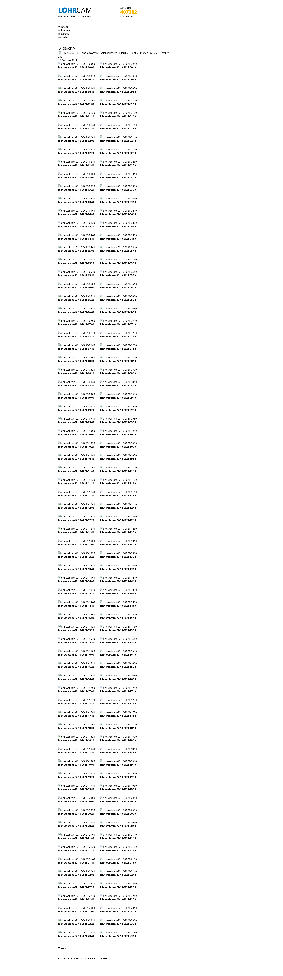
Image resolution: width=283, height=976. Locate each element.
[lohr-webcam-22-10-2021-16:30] (118, 663)
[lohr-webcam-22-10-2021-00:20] (76, 76)
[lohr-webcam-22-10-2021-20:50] (118, 822)
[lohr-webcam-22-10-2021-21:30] (118, 846)
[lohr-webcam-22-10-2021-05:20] (76, 259)
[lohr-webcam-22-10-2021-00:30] (118, 76)
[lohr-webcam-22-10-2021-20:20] (76, 810)
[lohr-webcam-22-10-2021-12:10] (118, 504)
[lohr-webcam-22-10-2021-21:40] (76, 859)
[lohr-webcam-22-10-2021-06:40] (76, 308)
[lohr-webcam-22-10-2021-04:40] (76, 235)
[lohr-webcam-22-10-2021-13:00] (76, 541)
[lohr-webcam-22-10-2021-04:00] (76, 210)
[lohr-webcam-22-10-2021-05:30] (118, 259)
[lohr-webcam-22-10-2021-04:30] (118, 223)
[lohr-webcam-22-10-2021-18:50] (118, 749)
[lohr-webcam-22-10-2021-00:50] (118, 88)
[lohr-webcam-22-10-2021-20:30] (118, 810)
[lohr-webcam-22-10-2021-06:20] (76, 296)
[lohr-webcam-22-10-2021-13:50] (118, 565)
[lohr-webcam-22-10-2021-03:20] (76, 186)
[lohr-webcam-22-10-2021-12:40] (76, 528)
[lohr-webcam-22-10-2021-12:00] (76, 504)
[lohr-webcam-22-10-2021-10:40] (76, 455)
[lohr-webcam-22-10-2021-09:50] (118, 418)
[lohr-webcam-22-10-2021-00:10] (118, 63)
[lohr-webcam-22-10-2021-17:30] (118, 700)
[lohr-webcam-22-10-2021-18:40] (76, 749)
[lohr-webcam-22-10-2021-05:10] (118, 247)
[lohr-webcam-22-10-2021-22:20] (76, 883)
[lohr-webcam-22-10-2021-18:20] (76, 736)
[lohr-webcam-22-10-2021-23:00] (76, 908)
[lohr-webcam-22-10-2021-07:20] (76, 333)
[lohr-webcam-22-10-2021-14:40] (76, 602)
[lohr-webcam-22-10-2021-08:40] (76, 382)
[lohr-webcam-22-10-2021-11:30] (118, 479)
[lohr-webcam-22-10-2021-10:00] (76, 431)
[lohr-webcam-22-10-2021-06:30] (118, 296)
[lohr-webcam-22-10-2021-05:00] (76, 247)
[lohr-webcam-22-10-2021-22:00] (76, 871)
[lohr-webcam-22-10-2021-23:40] (76, 932)
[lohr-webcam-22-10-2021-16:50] (118, 675)
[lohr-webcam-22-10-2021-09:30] (118, 406)
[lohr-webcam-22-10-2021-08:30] (118, 369)
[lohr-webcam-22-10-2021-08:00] (76, 357)
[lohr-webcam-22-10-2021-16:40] (76, 675)
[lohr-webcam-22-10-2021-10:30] (118, 443)
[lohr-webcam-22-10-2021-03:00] (76, 174)
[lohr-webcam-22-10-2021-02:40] (76, 161)
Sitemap (62, 962)
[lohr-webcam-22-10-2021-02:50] (118, 161)
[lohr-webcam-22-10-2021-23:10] (118, 908)
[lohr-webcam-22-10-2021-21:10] (118, 834)
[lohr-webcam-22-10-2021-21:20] (76, 846)
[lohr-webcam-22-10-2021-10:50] (118, 455)
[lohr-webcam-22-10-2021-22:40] (76, 895)
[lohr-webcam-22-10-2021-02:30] (118, 149)
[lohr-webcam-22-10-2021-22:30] (118, 883)
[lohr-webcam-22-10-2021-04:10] (118, 210)
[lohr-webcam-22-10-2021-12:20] (76, 516)
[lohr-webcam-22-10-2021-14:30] (118, 590)
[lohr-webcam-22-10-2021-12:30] (118, 516)
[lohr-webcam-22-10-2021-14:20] (76, 590)
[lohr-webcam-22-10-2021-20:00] (76, 798)
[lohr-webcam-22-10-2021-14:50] (118, 602)
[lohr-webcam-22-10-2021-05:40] (76, 271)
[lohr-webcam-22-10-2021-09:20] (76, 406)
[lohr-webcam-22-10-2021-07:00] (76, 320)
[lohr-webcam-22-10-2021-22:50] (118, 895)
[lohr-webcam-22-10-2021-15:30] (118, 626)
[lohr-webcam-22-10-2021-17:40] (76, 712)
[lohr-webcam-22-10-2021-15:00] (76, 614)
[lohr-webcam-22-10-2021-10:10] (118, 431)
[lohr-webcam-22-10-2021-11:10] (118, 467)
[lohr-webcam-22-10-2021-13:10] (118, 541)
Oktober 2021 (146, 53)
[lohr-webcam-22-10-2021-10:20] (76, 443)
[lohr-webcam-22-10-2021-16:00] (76, 651)
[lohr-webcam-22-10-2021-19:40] (76, 785)
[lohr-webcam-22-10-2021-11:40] (76, 492)
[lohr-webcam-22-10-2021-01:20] (76, 112)
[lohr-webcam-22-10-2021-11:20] (76, 479)
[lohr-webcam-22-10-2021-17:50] (118, 712)
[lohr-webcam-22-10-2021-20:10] (118, 798)
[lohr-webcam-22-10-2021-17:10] (118, 687)
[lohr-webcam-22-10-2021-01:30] (118, 112)
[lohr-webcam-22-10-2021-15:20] (76, 626)
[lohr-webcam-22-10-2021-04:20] (76, 223)
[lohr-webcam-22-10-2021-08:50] (118, 382)
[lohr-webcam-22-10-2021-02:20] (76, 149)
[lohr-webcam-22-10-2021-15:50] (118, 638)
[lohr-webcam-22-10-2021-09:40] (76, 418)
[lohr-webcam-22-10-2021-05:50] (118, 271)
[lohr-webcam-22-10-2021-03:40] (76, 198)
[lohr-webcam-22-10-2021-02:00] (76, 137)
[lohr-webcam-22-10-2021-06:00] (76, 284)
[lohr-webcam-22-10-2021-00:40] (76, 88)
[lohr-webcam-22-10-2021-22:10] (118, 871)
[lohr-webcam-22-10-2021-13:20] (76, 553)
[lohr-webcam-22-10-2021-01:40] (76, 125)
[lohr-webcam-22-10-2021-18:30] (118, 736)
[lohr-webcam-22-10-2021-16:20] (76, 663)
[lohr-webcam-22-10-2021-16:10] (118, 651)
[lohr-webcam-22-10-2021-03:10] (118, 174)
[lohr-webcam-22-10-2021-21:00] (76, 834)
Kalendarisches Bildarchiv (114, 53)
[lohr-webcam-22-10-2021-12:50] (118, 528)
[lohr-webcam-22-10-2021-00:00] (76, 63)
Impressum (63, 969)
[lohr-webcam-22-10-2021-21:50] (118, 859)
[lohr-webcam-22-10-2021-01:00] (76, 100)
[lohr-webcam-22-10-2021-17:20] (76, 700)
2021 (133, 53)
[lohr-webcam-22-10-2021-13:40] (76, 565)
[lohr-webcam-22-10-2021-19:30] (118, 773)
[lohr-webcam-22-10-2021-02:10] (118, 137)
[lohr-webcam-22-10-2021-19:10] (118, 761)
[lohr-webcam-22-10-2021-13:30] (118, 553)
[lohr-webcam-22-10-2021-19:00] (76, 761)
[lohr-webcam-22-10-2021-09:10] (118, 394)
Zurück (62, 948)
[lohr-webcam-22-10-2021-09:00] (76, 394)
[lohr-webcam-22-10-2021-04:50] (118, 235)
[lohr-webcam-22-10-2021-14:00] (76, 577)
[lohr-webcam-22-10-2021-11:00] (76, 467)
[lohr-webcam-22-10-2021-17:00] (76, 687)
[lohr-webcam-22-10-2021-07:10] (118, 320)
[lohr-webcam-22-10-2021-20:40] (76, 822)
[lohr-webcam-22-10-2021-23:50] (118, 932)
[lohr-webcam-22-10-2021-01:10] (118, 100)
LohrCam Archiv (89, 53)
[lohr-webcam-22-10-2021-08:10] (118, 357)
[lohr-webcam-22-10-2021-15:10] (118, 614)
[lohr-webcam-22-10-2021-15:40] (76, 638)
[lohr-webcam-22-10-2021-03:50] (118, 198)
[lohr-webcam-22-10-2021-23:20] (76, 920)
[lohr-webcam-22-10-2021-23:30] (118, 920)
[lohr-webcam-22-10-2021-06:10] (118, 284)
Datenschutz (64, 965)
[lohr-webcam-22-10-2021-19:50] (118, 785)
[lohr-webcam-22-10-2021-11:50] (118, 492)
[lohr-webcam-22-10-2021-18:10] (118, 724)
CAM (75, 10)
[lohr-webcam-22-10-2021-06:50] (118, 308)
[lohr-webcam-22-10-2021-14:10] (118, 577)
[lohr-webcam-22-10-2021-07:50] (118, 345)
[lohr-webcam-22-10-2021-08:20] (76, 369)
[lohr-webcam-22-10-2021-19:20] (76, 773)
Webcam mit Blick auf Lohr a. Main (75, 16)
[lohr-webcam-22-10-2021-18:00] (76, 724)
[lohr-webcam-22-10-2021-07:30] (118, 333)
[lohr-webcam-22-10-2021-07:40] (76, 345)
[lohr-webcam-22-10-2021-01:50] (118, 125)
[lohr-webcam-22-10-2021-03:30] (118, 186)
